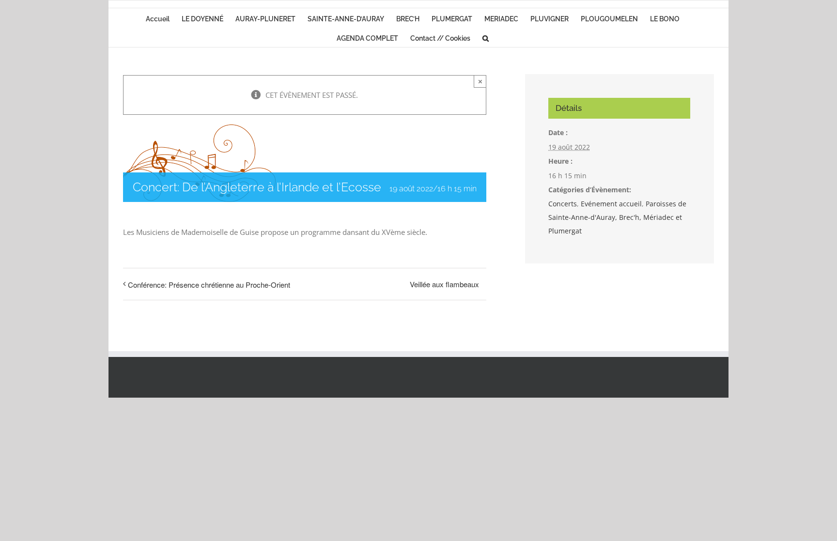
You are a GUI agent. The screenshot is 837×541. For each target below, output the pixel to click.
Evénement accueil (611, 203)
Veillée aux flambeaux (444, 284)
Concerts (562, 203)
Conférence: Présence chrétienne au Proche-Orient (209, 284)
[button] (485, 37)
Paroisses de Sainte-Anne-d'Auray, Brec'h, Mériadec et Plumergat (617, 217)
